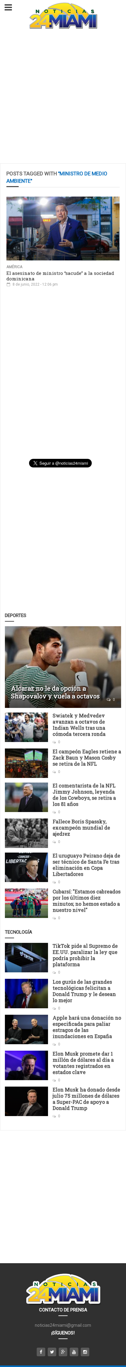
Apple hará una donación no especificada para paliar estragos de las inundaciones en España (87, 1026)
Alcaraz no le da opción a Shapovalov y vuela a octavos (55, 692)
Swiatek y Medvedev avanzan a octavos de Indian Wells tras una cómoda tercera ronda (79, 724)
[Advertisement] (63, 97)
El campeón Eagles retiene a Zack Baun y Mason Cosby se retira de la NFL (87, 757)
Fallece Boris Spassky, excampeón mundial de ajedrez (81, 827)
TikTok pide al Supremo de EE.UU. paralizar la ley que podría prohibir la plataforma (85, 955)
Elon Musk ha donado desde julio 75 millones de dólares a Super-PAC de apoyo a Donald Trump (86, 1098)
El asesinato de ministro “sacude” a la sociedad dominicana (60, 276)
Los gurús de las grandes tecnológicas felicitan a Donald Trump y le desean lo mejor (84, 990)
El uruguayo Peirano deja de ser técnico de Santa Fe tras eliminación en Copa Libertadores (86, 864)
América (14, 267)
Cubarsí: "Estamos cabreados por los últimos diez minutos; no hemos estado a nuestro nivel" (86, 900)
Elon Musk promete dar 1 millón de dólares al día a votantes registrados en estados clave (83, 1062)
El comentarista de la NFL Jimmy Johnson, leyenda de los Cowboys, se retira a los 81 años (84, 794)
